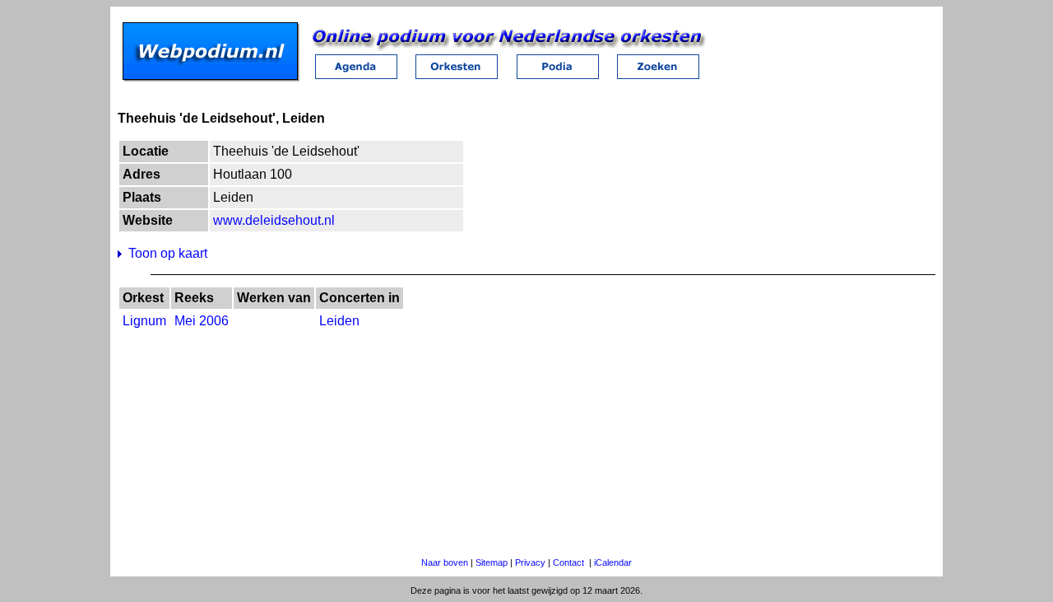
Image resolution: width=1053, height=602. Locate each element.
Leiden (339, 321)
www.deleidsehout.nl (274, 220)
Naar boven (444, 562)
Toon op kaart (167, 253)
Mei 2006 (201, 321)
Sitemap (491, 562)
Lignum (144, 321)
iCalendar (613, 562)
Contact (568, 562)
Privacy (530, 562)
